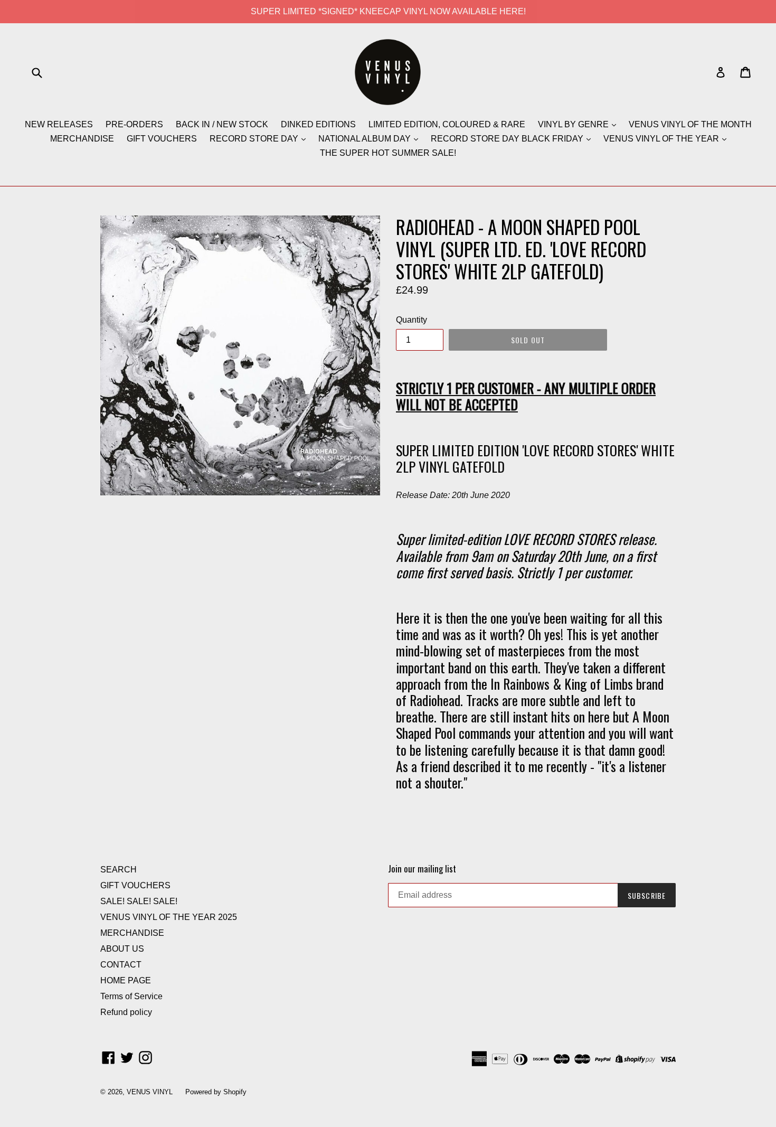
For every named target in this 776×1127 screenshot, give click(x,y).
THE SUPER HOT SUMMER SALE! (388, 152)
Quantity (411, 319)
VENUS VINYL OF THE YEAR (662, 138)
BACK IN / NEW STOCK (222, 124)
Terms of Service (131, 996)
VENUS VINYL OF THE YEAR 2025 (168, 917)
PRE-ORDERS (134, 124)
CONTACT (120, 964)
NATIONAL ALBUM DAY (365, 138)
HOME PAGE (125, 980)
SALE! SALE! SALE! (138, 901)
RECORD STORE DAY (255, 138)
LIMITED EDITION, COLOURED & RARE (446, 124)
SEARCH (118, 869)
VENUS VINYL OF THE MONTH (690, 124)
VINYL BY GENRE (574, 124)
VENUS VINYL (150, 1092)
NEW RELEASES (59, 124)
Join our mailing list (422, 868)
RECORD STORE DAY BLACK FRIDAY (508, 138)
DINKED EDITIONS (318, 124)
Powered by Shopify (216, 1092)
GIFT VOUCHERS (162, 138)
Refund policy (126, 1012)
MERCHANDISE (82, 138)
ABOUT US (122, 948)
